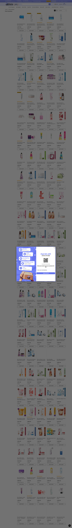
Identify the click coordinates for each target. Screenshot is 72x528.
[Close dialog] (54, 247)
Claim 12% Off (46, 273)
